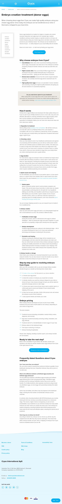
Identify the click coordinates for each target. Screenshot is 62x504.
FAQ (3, 446)
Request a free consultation (39, 350)
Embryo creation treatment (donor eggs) (7, 40)
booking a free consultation (38, 128)
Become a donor (6, 442)
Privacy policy (6, 453)
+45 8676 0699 (11, 478)
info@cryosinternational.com (16, 476)
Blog (22, 449)
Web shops (24, 446)
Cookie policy (5, 449)
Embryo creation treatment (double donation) (7, 49)
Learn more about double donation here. (45, 100)
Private (3, 9)
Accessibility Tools (47, 442)
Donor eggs (11, 9)
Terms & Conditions (26, 442)
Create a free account (29, 273)
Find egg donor (39, 52)
